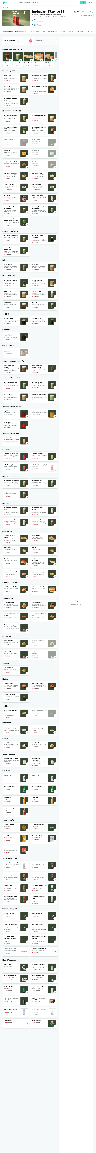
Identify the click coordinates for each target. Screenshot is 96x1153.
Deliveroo (6, 2)
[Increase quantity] (10, 60)
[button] (7, 59)
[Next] (56, 41)
